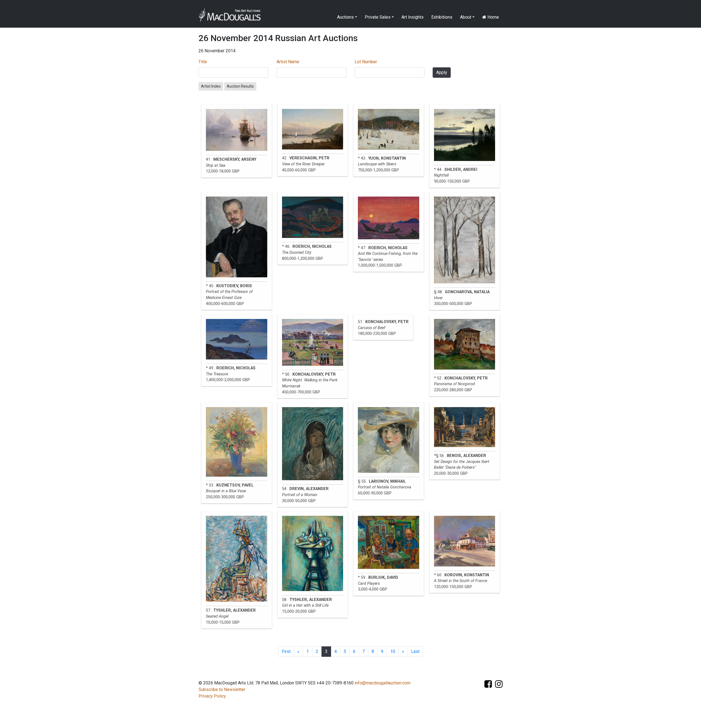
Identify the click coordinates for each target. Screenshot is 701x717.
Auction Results (240, 86)
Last (415, 651)
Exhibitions (441, 17)
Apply (441, 72)
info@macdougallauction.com (382, 683)
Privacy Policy (212, 696)
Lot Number (366, 61)
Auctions (345, 17)
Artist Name (288, 61)
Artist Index (211, 86)
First (286, 651)
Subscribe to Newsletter (222, 689)
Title (203, 61)
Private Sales (377, 17)
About (465, 17)
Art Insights (412, 17)
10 (392, 651)
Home (492, 17)
